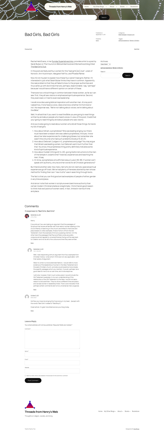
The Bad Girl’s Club (38, 66)
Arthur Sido (34, 217)
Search (104, 17)
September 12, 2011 (36, 215)
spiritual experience (124, 40)
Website (27, 367)
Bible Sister (34, 297)
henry (97, 40)
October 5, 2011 (35, 295)
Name (27, 351)
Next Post (136, 49)
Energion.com (130, 34)
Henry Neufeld (37, 251)
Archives (104, 61)
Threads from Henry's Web (60, 6)
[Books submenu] (126, 6)
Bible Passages (123, 34)
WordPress (136, 429)
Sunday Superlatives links (62, 61)
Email (26, 359)
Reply (32, 243)
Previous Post (28, 49)
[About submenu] (116, 6)
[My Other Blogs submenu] (106, 6)
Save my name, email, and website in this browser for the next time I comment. (47, 375)
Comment (28, 329)
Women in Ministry (134, 40)
